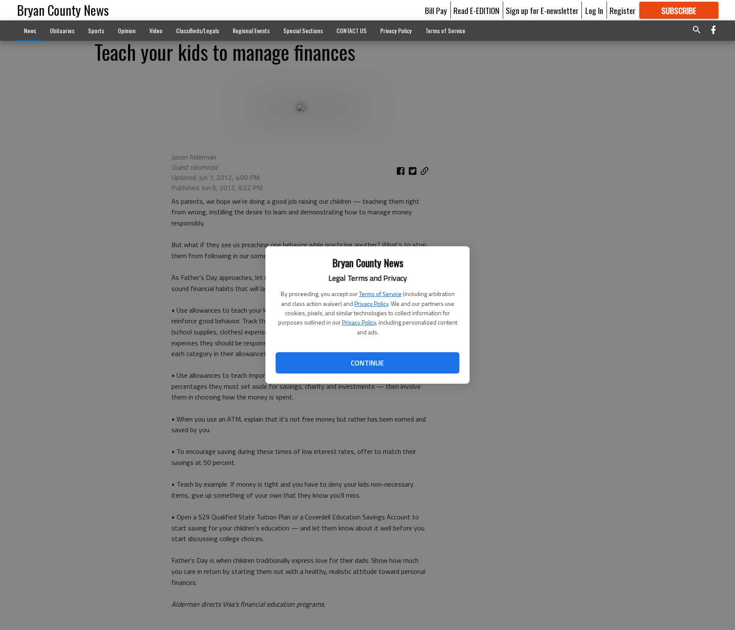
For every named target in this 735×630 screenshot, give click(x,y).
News (30, 30)
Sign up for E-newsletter (542, 10)
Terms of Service (380, 293)
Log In (594, 10)
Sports (96, 30)
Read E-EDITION (476, 10)
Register (622, 10)
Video (155, 30)
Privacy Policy (371, 303)
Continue (367, 363)
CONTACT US (351, 30)
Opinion (127, 30)
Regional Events (251, 30)
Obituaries (62, 30)
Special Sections (303, 30)
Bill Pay (436, 10)
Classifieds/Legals (197, 30)
